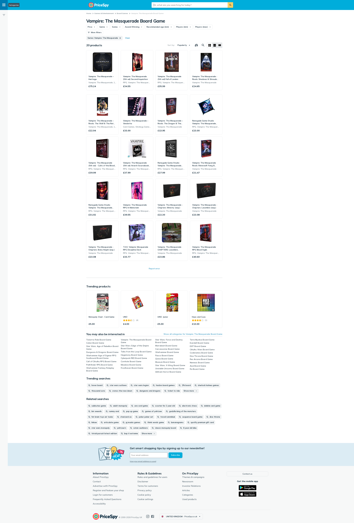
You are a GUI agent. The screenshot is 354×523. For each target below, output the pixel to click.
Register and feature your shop (108, 490)
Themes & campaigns (193, 477)
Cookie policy (144, 494)
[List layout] (214, 45)
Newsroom (187, 481)
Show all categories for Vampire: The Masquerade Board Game (193, 334)
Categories (187, 494)
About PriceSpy (101, 477)
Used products (189, 499)
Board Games (122, 13)
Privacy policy (144, 490)
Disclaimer (142, 481)
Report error (154, 268)
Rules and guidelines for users (152, 477)
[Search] (230, 5)
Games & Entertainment (104, 13)
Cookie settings (145, 499)
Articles (186, 490)
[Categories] (4, 5)
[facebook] (152, 516)
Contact (97, 481)
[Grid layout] (209, 45)
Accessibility (99, 503)
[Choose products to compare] (196, 45)
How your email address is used (143, 461)
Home (88, 13)
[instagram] (148, 516)
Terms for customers (147, 486)
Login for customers (103, 494)
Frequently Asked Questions (107, 499)
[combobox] (190, 5)
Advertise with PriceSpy (105, 486)
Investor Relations (191, 486)
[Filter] (4, 15)
